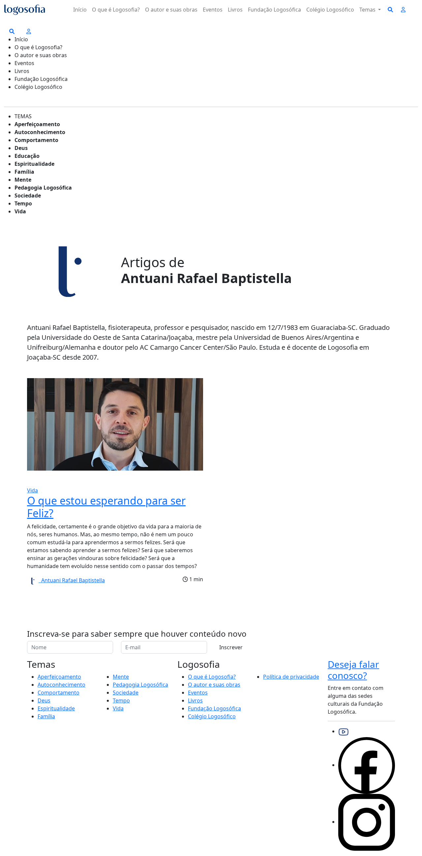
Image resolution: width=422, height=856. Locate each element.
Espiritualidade (34, 163)
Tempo (23, 203)
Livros (235, 9)
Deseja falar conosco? (353, 670)
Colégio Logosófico (330, 9)
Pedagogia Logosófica (43, 187)
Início (80, 9)
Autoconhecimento (40, 132)
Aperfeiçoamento (37, 124)
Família (24, 171)
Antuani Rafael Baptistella (72, 580)
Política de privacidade (291, 676)
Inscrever (231, 647)
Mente (23, 179)
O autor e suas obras (171, 9)
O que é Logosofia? (116, 9)
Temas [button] (368, 9)
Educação (27, 156)
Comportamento (36, 140)
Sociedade (28, 195)
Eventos (213, 9)
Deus (21, 148)
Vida (20, 211)
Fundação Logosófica (274, 9)
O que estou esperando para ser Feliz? (106, 506)
